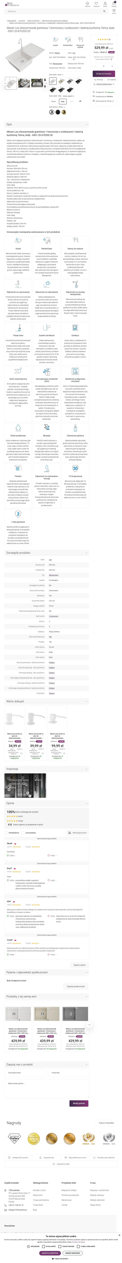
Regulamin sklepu (69, 1190)
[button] (114, 4)
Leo (74, 53)
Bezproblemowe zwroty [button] (77, 1158)
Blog (35, 1210)
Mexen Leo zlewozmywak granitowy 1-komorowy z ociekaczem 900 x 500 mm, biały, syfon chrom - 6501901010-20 (18, 1033)
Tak (50, 637)
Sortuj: (74, 833)
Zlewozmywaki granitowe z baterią (55, 21)
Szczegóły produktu (18, 552)
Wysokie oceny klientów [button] (106, 1158)
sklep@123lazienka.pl (18, 1210)
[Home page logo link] (15, 4)
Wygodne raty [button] (49, 1158)
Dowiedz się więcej (78, 1242)
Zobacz (51, 693)
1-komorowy (53, 616)
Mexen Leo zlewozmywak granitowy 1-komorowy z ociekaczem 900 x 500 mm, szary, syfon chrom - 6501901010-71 (75, 1033)
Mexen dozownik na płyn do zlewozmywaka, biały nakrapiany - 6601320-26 (36, 738)
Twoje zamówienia (41, 1200)
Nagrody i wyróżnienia (99, 1190)
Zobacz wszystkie (106, 1123)
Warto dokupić (15, 701)
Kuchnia (22, 21)
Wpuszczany (57, 64)
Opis (9, 124)
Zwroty (64, 1205)
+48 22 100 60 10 (16, 1205)
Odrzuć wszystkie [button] (72, 1253)
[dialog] (61, 1248)
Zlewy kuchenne (33, 21)
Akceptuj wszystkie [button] (50, 1253)
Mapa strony (95, 1205)
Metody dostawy (97, 1195)
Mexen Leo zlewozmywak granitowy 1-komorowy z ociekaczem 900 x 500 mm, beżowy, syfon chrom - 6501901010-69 (47, 1033)
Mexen (57, 53)
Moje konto (37, 1195)
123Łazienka (11, 21)
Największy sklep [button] (63, 1164)
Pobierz (52, 662)
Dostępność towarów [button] (20, 1158)
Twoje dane (38, 1205)
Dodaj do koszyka (103, 74)
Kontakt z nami (39, 1190)
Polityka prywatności (70, 1195)
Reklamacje (66, 1200)
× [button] (119, 1235)
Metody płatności (97, 1200)
